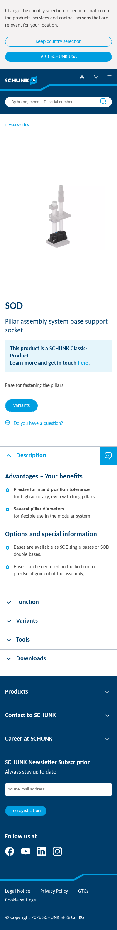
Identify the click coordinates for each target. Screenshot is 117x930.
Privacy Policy (54, 891)
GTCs (83, 891)
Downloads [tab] (31, 659)
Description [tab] (31, 455)
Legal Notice (17, 891)
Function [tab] (27, 602)
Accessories (19, 125)
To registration (26, 810)
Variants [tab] (21, 405)
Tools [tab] (23, 640)
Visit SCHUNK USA (59, 56)
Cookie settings (20, 900)
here (83, 363)
